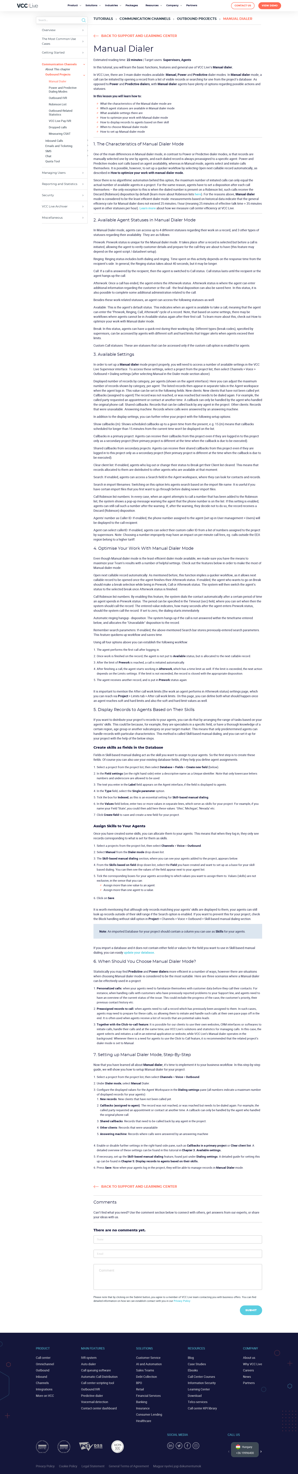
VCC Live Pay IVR (60, 121)
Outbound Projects (197, 19)
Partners (249, 1383)
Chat (48, 156)
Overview (49, 30)
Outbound (42, 1370)
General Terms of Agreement (129, 1466)
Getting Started (53, 52)
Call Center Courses (201, 1377)
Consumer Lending (149, 1414)
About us (249, 1358)
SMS (48, 151)
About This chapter (57, 69)
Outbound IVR (58, 98)
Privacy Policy (182, 1301)
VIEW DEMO (270, 5)
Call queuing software (96, 1370)
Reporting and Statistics (59, 184)
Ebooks (193, 1370)
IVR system (89, 1358)
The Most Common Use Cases (59, 41)
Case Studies (197, 1364)
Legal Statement (93, 1466)
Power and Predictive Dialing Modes (63, 89)
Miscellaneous (52, 217)
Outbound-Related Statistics (60, 112)
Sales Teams (145, 1370)
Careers (248, 1370)
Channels (42, 1383)
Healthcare (143, 1421)
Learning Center (199, 1389)
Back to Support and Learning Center (139, 36)
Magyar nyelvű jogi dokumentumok (177, 1466)
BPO (139, 1383)
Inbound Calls (54, 141)
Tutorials (103, 19)
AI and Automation (149, 1364)
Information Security (202, 1383)
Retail (140, 1389)
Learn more (148, 208)
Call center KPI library (202, 1408)
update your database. (139, 952)
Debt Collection (146, 1377)
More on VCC (45, 1396)
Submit (251, 1310)
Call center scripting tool (97, 1383)
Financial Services (148, 1396)
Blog (191, 1358)
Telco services (197, 1402)
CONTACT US (243, 5)
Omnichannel (45, 1364)
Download (195, 1396)
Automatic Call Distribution (99, 1377)
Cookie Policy (68, 1466)
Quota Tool (52, 161)
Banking (141, 1402)
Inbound (41, 1377)
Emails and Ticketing (58, 146)
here (198, 194)
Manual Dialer (57, 81)
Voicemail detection (94, 1402)
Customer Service (148, 1358)
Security (48, 195)
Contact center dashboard (99, 1408)
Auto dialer (88, 1364)
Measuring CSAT (60, 134)
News (247, 1377)
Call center (43, 1358)
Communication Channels (145, 19)
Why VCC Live (252, 1364)
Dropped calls (58, 127)
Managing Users (54, 172)
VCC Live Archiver (55, 206)
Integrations (44, 1389)
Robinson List (58, 104)
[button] (261, 1451)
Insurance (143, 1408)
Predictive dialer (92, 1396)
